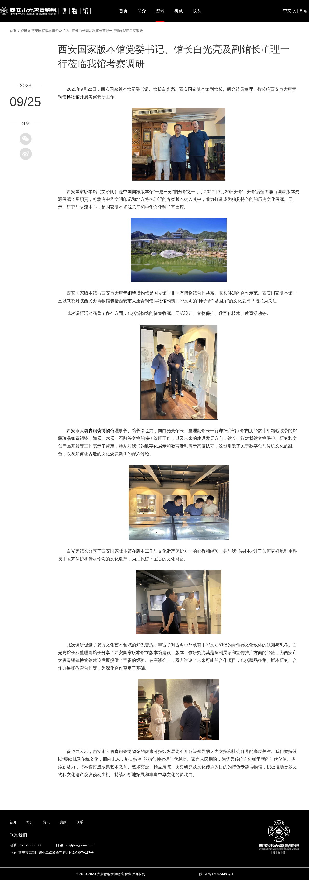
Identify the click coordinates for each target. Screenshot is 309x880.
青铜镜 (129, 293)
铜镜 (62, 97)
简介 (141, 10)
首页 (123, 10)
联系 (196, 10)
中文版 (289, 10)
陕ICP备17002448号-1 (216, 874)
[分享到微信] (25, 139)
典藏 (178, 10)
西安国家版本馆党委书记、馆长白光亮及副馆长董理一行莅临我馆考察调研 (87, 31)
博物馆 (73, 97)
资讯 (160, 10)
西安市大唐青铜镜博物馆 (90, 430)
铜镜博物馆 (156, 300)
